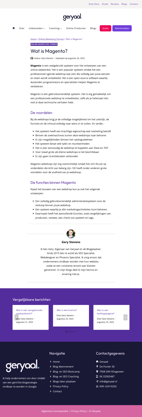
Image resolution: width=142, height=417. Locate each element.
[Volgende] (125, 317)
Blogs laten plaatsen (64, 381)
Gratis (105, 4)
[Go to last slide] (17, 317)
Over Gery (94, 4)
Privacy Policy (60, 386)
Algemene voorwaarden (54, 411)
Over (22, 28)
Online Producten (76, 28)
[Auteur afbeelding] (32, 58)
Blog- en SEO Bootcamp (66, 371)
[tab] (66, 331)
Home (56, 361)
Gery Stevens (47, 58)
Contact (134, 4)
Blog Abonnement (63, 366)
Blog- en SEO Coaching (66, 376)
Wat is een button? (67, 310)
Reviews (115, 4)
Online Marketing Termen (44, 44)
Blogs (124, 4)
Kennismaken (122, 28)
